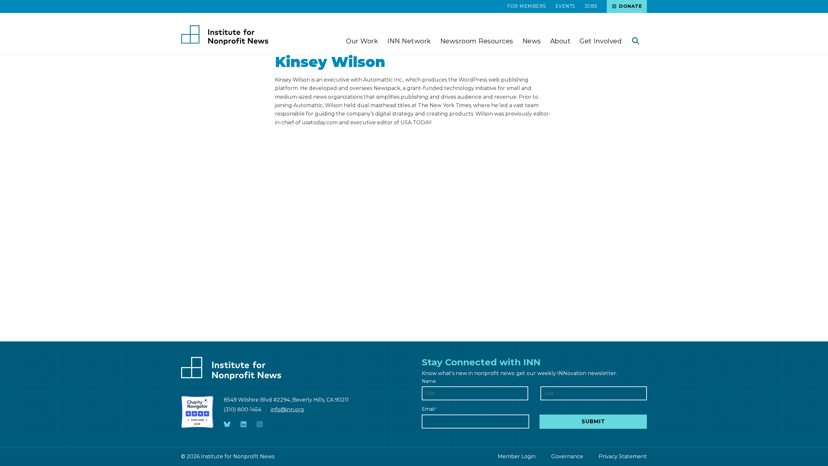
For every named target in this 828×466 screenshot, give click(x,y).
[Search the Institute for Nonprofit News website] (635, 42)
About (560, 41)
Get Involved (601, 41)
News (531, 41)
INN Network (409, 41)
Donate (630, 6)
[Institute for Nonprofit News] (224, 35)
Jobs (591, 6)
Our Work (362, 41)
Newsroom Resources (476, 41)
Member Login (517, 456)
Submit (593, 421)
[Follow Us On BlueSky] (227, 424)
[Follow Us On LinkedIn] (243, 424)
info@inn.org (287, 409)
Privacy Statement (623, 456)
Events (565, 6)
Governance (567, 456)
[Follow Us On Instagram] (260, 424)
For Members (526, 6)
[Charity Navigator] (197, 412)
